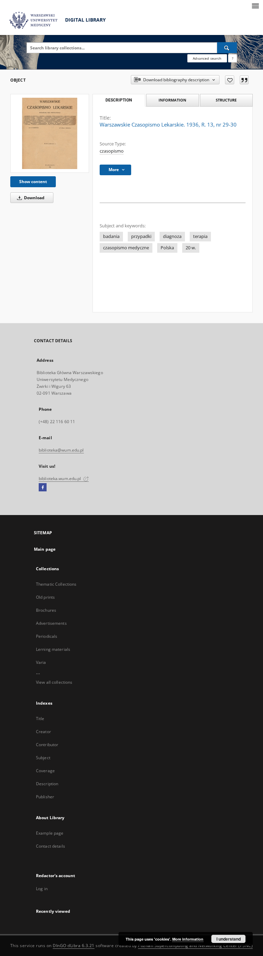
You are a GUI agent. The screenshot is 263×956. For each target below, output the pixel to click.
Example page (49, 833)
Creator (43, 731)
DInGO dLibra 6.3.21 (74, 945)
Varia (41, 662)
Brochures (46, 610)
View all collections (54, 682)
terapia (200, 236)
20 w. (191, 248)
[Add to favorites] (229, 79)
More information (187, 939)
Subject (43, 758)
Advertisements (51, 623)
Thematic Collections (56, 584)
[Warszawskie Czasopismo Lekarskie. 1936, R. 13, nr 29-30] (49, 133)
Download (34, 198)
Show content (33, 181)
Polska (167, 248)
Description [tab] (118, 100)
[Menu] (255, 5)
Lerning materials (53, 649)
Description (47, 784)
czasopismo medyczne (126, 248)
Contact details (50, 846)
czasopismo (112, 151)
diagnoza (172, 236)
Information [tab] (172, 100)
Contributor (47, 745)
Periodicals (46, 636)
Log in (42, 889)
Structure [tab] (226, 100)
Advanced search (207, 58)
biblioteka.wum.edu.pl (60, 478)
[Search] (227, 47)
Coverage (45, 771)
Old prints (45, 597)
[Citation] (244, 79)
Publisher (45, 797)
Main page (44, 549)
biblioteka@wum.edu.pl (61, 450)
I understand (228, 939)
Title (40, 718)
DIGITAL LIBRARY (85, 19)
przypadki (141, 236)
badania (111, 236)
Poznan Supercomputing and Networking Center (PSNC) (195, 945)
